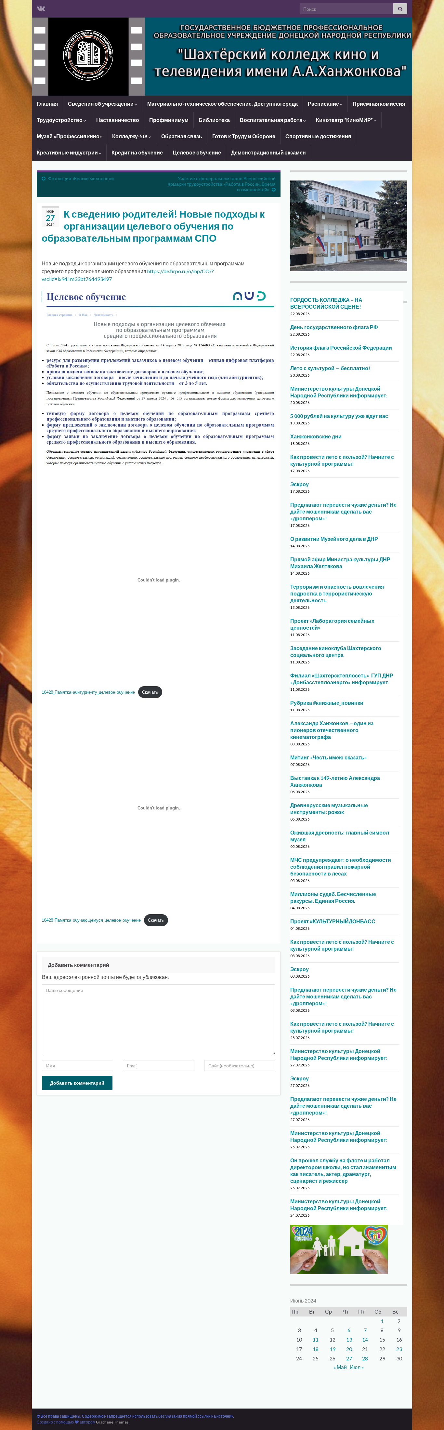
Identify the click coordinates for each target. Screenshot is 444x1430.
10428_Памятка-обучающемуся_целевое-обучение (91, 920)
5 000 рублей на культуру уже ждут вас (339, 416)
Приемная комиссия (379, 103)
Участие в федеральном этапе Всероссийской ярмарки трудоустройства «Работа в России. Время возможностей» (222, 184)
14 (365, 1339)
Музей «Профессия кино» (69, 136)
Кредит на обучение (137, 152)
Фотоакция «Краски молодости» (81, 178)
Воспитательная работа (271, 120)
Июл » (357, 1367)
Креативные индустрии (68, 152)
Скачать (150, 692)
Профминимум (169, 120)
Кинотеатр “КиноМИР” (345, 120)
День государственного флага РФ (334, 327)
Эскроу (299, 484)
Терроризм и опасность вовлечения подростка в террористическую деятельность (337, 593)
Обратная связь (181, 136)
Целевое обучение (197, 152)
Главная (47, 103)
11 (316, 1339)
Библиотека (214, 120)
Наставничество (117, 120)
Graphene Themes (112, 1422)
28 (365, 1358)
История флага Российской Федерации (341, 347)
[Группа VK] (41, 7)
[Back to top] (429, 1415)
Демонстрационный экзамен (268, 152)
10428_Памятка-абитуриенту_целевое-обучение (88, 692)
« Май (340, 1367)
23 (399, 1349)
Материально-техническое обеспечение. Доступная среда (222, 103)
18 (316, 1349)
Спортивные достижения (318, 136)
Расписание (324, 103)
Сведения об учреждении (101, 103)
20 (349, 1349)
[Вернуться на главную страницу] (222, 57)
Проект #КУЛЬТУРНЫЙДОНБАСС (332, 921)
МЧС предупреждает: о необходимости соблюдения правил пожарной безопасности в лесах (340, 866)
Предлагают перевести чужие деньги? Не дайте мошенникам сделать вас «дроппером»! (343, 511)
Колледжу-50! (130, 136)
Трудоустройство (60, 120)
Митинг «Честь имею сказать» (328, 757)
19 (332, 1349)
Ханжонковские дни (316, 436)
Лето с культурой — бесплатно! (330, 368)
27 (349, 1358)
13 (349, 1339)
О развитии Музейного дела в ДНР (334, 539)
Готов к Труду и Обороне (243, 136)
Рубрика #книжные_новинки (326, 703)
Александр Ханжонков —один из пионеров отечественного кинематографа (331, 730)
